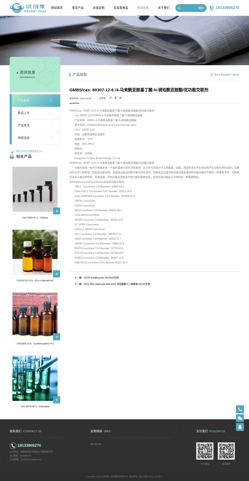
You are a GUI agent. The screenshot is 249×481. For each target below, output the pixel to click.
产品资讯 (24, 125)
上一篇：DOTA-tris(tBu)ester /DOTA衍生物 (97, 277)
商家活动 (24, 137)
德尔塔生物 (95, 444)
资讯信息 (224, 75)
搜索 (200, 8)
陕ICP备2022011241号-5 (150, 476)
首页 (216, 75)
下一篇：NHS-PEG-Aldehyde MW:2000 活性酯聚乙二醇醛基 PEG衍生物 (112, 284)
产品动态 (24, 100)
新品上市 (24, 112)
